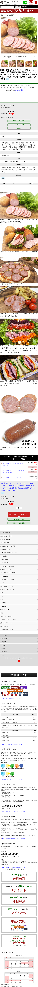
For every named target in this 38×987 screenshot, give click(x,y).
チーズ (2, 582)
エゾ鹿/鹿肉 (3, 603)
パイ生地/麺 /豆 (4, 626)
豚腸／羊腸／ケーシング (6, 586)
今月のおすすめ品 (5, 539)
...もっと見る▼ (20, 90)
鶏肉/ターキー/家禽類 (5, 616)
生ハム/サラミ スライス (6, 569)
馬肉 (1, 613)
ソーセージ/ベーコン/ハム (7, 566)
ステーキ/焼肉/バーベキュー (7, 562)
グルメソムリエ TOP (7, 15)
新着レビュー (3, 638)
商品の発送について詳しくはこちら (12, 779)
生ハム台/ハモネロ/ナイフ (7, 589)
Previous (3, 39)
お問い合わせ (3, 652)
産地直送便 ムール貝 (5, 549)
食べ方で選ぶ (3, 556)
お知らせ (2, 648)
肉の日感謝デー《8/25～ (6, 536)
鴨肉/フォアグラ (4, 609)
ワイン (2, 593)
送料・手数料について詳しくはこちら (12, 744)
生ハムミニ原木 (4, 576)
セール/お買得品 (4, 542)
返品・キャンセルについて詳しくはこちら (13, 811)
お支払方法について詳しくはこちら (12, 698)
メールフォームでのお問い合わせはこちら (13, 867)
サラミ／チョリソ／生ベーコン (8, 579)
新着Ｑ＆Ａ (3, 642)
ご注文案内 (3, 645)
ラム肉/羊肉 (3, 606)
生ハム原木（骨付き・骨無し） (8, 572)
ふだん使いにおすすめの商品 (7, 546)
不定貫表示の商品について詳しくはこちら (13, 838)
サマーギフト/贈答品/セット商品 (8, 552)
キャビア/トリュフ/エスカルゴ (8, 619)
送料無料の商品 (4, 559)
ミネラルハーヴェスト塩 (6, 629)
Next (35, 39)
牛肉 (1, 596)
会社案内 (2, 655)
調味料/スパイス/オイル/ (6, 623)
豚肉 (1, 599)
